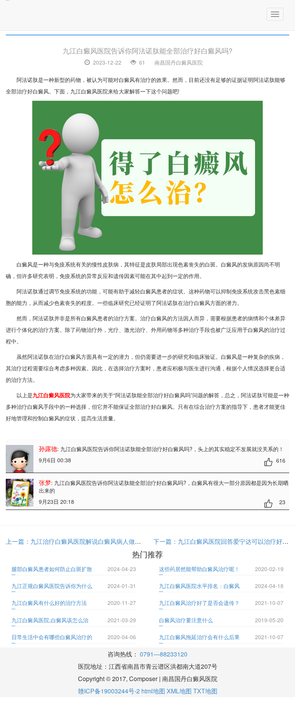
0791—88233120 (163, 654)
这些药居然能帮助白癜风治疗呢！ (199, 569)
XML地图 (179, 690)
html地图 (153, 690)
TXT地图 (205, 690)
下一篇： (165, 541)
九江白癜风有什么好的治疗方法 (49, 602)
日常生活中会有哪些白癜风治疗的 (52, 637)
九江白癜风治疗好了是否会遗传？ (199, 602)
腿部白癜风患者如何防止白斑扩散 (52, 569)
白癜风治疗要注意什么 (186, 620)
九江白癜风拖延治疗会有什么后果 (199, 637)
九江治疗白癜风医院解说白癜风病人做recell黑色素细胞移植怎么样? (122, 541)
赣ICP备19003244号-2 (109, 690)
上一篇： (18, 541)
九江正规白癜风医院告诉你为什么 (52, 586)
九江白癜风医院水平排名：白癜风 (199, 586)
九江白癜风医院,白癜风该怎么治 (50, 620)
